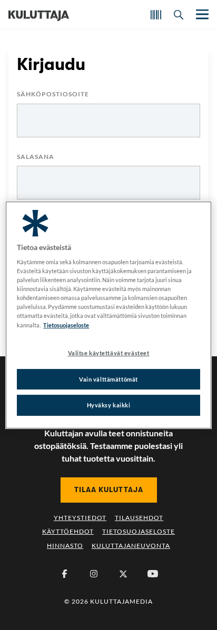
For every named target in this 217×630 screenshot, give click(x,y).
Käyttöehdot (68, 531)
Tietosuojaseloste (138, 531)
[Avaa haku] (178, 14)
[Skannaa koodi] (156, 14)
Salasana (35, 157)
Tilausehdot (139, 518)
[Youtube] (152, 573)
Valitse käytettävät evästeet (109, 352)
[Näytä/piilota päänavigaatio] (201, 14)
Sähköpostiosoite (53, 94)
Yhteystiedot (80, 518)
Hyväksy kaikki (109, 405)
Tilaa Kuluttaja (108, 489)
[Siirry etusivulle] (38, 14)
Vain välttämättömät (108, 379)
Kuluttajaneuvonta (131, 545)
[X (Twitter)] (123, 573)
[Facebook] (64, 573)
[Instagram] (93, 573)
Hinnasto (65, 545)
